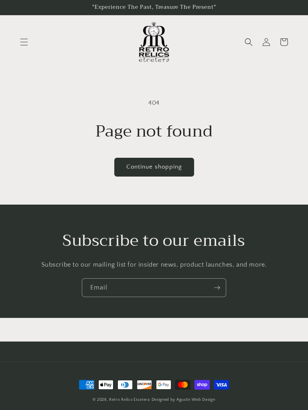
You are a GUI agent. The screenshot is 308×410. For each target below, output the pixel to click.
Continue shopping (154, 166)
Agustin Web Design (195, 400)
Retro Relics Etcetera (129, 400)
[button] (24, 42)
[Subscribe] (217, 287)
